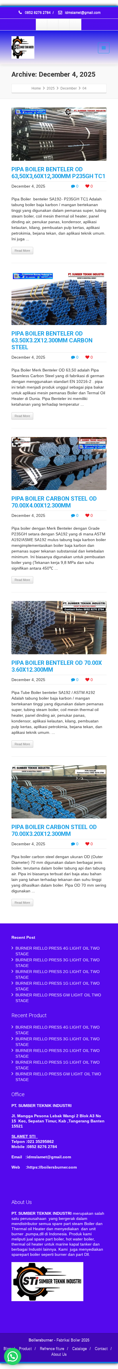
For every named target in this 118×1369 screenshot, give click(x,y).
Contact (101, 1349)
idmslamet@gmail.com (82, 13)
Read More (22, 250)
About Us (59, 1354)
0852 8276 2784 (38, 13)
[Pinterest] (75, 24)
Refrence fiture (52, 1349)
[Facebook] (42, 24)
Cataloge (79, 1349)
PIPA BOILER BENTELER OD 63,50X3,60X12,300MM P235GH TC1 (58, 173)
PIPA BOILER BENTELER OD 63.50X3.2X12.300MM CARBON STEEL (52, 340)
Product (25, 1349)
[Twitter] (53, 24)
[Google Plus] (64, 24)
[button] (12, 1356)
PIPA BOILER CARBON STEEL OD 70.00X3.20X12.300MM (54, 830)
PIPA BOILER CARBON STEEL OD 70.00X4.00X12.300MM (54, 502)
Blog (7, 1349)
